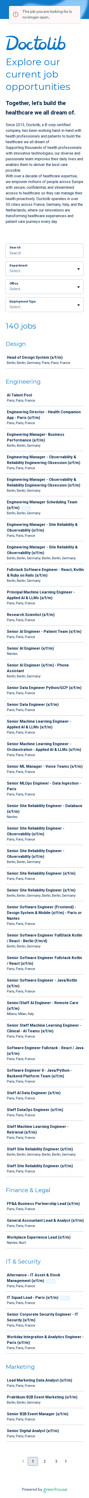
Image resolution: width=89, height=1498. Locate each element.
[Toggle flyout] (78, 269)
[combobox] (9, 271)
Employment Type (22, 301)
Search (15, 247)
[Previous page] (23, 1461)
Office (13, 283)
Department (18, 265)
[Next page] (66, 1461)
